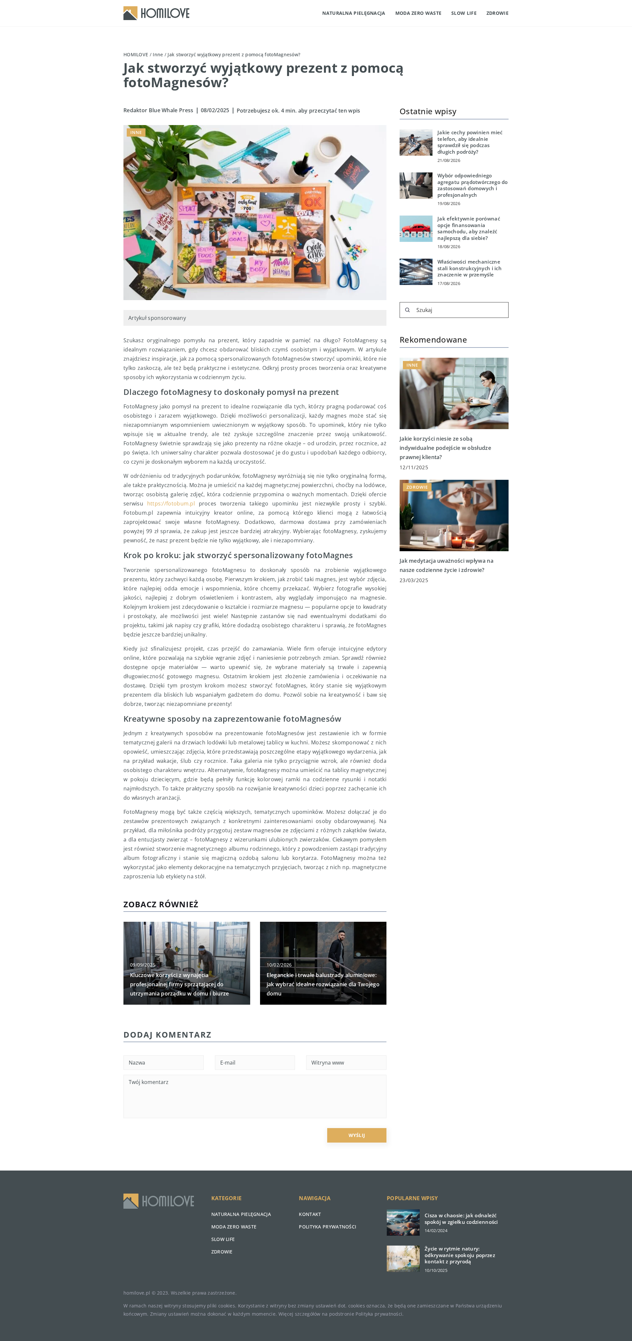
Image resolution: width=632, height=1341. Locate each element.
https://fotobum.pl (171, 503)
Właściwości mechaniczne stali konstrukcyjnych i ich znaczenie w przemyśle (469, 268)
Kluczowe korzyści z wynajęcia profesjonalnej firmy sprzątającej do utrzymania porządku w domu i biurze (179, 984)
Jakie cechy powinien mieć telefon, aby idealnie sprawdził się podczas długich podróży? (470, 142)
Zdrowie (498, 13)
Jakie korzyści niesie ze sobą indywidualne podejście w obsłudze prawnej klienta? (445, 448)
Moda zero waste (418, 13)
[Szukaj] (407, 310)
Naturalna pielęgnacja (353, 13)
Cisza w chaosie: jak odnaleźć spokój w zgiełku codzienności (461, 1218)
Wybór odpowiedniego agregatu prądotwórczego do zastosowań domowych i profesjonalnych (472, 185)
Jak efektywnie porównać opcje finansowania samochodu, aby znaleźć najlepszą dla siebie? (468, 228)
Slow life (464, 13)
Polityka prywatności (327, 1227)
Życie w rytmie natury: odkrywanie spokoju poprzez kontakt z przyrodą (460, 1255)
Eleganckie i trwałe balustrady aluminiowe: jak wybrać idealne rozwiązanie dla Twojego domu (323, 984)
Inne (136, 132)
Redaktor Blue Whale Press (158, 110)
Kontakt (310, 1214)
